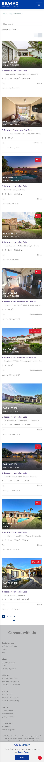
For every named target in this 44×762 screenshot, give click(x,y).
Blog (3, 652)
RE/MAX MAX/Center (10, 697)
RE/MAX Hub (7, 694)
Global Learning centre (10, 681)
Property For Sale (16, 14)
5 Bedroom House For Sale (14, 70)
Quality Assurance (8, 717)
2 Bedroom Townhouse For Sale (17, 130)
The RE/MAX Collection (11, 685)
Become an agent (8, 662)
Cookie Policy (34, 738)
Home (4, 14)
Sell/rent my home (9, 669)
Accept (22, 757)
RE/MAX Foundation (9, 678)
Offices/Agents (7, 710)
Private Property (8, 730)
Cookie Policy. (23, 752)
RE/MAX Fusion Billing (10, 701)
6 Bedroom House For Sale (14, 417)
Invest (4, 665)
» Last (14, 616)
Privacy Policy (23, 738)
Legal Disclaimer (11, 738)
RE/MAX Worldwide (9, 646)
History (4, 649)
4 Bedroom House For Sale (14, 242)
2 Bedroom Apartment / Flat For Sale (19, 301)
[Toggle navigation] (39, 4)
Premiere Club (7, 714)
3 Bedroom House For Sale (14, 186)
